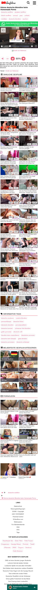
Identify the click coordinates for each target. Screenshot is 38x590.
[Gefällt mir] (13, 58)
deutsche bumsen (7, 328)
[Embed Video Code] (8, 58)
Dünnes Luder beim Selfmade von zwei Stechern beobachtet (28, 308)
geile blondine (22, 338)
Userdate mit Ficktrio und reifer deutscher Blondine (10, 220)
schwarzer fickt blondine (22, 328)
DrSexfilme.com (18, 519)
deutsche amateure (7, 318)
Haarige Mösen (16, 544)
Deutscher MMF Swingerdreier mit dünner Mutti (9, 133)
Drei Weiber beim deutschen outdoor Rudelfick (18, 568)
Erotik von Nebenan (12, 71)
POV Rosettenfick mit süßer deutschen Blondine (27, 264)
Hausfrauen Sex (8, 541)
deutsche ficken (18, 321)
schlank (27, 15)
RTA (18, 530)
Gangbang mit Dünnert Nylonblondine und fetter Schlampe (8, 192)
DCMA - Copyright (18, 511)
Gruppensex (5, 544)
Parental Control (18, 516)
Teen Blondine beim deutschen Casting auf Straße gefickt (10, 293)
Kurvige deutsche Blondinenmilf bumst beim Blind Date (8, 236)
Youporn (21, 547)
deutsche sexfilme (7, 12)
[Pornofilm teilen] (2, 58)
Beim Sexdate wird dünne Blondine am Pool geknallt (8, 176)
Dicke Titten (18, 541)
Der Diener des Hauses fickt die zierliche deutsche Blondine (28, 293)
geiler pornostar (6, 332)
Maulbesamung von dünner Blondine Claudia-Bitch (27, 118)
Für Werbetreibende (18, 524)
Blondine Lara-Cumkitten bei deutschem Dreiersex (9, 147)
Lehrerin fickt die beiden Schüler (18, 563)
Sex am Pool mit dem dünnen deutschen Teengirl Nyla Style (28, 191)
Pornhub (25, 544)
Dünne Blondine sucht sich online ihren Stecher (8, 206)
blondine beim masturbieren (10, 335)
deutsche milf (18, 332)
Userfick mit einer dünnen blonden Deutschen (8, 89)
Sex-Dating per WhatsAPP (27, 103)
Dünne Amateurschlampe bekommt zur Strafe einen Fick (10, 308)
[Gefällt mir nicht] (23, 58)
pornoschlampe (6, 321)
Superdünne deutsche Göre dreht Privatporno (9, 118)
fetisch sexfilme (6, 15)
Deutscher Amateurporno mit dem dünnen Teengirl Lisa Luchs (27, 134)
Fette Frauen (28, 541)
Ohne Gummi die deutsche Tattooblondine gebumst (27, 206)
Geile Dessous (17, 551)
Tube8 (32, 544)
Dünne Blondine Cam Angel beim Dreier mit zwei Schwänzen (27, 177)
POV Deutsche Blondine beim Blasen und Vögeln (28, 235)
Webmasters (18, 522)
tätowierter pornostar (28, 335)
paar (21, 15)
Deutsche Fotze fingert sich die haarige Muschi (18, 571)
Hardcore (28, 547)
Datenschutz (18, 506)
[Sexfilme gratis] (8, 4)
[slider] (19, 46)
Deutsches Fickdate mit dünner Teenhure (7, 264)
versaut (15, 15)
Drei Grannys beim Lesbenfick (18, 581)
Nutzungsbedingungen (18, 509)
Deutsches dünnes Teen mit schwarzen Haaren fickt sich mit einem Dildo (27, 221)
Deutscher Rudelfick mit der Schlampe (18, 576)
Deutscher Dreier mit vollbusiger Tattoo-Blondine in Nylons (27, 279)
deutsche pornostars (7, 342)
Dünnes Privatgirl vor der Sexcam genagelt (26, 147)
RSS (18, 527)
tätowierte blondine (7, 325)
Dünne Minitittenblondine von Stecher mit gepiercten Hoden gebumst (9, 105)
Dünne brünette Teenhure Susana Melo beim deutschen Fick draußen (9, 250)
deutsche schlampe (23, 342)
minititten (4, 19)
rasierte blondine (21, 318)
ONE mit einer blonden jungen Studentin (18, 560)
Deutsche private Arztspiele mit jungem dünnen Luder (27, 89)
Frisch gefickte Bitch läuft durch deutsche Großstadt (8, 162)
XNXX (14, 547)
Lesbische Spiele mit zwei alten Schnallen (18, 565)
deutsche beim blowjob (8, 338)
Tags (18, 532)
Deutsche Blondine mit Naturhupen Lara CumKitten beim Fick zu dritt (27, 250)
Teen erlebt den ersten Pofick (18, 573)
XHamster (7, 547)
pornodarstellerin (21, 325)
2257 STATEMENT (18, 514)
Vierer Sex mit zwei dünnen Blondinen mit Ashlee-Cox (27, 162)
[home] (2, 492)
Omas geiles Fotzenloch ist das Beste (18, 579)
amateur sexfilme (20, 12)
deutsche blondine (15, 19)
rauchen (25, 19)
